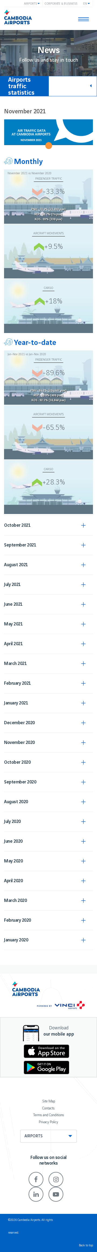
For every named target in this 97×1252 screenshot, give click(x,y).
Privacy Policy (48, 1122)
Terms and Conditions (48, 1115)
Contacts (48, 1108)
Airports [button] (31, 3)
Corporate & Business (60, 3)
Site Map (48, 1101)
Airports (34, 1136)
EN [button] (85, 3)
